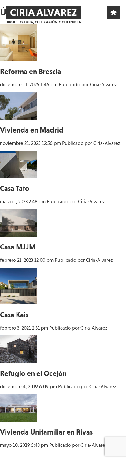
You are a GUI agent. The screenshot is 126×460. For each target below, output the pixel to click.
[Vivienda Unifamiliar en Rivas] (18, 419)
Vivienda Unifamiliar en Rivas (46, 432)
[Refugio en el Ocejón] (18, 360)
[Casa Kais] (18, 301)
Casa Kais (14, 315)
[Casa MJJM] (18, 234)
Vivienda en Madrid (32, 130)
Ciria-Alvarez (103, 84)
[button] (113, 12)
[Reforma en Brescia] (18, 58)
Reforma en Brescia (30, 71)
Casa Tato (14, 188)
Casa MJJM (17, 247)
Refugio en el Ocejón (33, 373)
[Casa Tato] (18, 175)
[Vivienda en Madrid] (18, 117)
